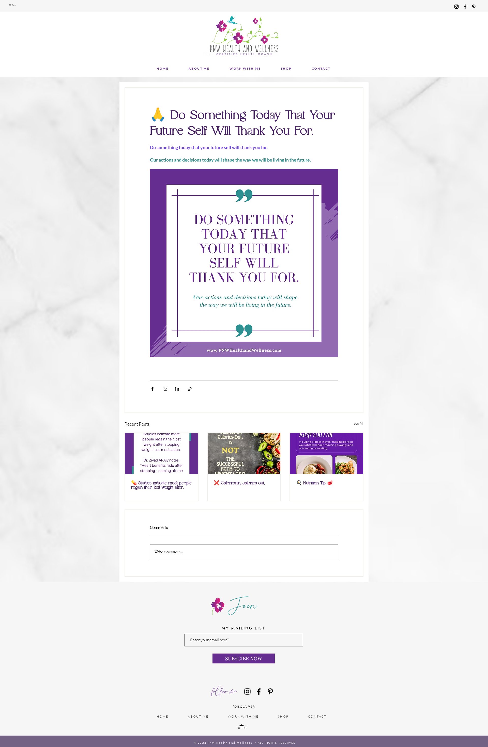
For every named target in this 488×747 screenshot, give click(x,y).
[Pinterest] (474, 6)
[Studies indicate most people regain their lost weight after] (161, 453)
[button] (13, 5)
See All (358, 423)
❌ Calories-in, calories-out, (239, 483)
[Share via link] (189, 389)
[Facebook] (465, 6)
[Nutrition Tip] (326, 453)
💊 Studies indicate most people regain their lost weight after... (161, 485)
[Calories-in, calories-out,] (244, 453)
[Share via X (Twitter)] (164, 389)
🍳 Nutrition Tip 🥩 (314, 483)
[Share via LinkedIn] (177, 389)
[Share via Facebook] (152, 389)
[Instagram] (456, 6)
